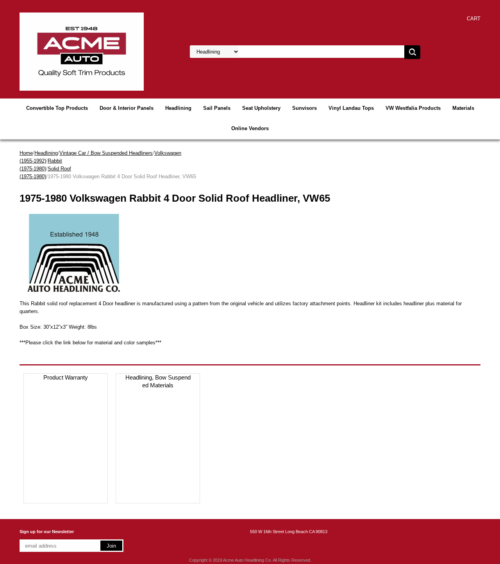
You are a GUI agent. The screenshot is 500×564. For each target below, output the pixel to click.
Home (26, 153)
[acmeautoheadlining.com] (82, 51)
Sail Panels (216, 108)
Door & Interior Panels (127, 108)
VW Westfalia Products (413, 108)
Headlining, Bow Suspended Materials (158, 381)
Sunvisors (304, 108)
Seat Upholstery (261, 108)
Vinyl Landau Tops (351, 108)
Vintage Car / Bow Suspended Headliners (106, 153)
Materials (463, 108)
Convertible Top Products (57, 108)
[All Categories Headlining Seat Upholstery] (285, 52)
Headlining (178, 108)
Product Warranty (65, 377)
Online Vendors (250, 128)
